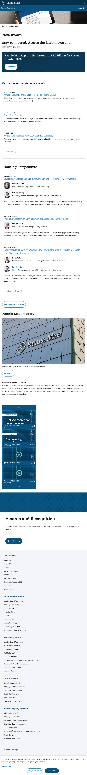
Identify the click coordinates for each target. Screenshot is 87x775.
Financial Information (12, 667)
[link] (19, 419)
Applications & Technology (14, 601)
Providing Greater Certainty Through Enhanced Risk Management (36, 219)
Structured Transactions (13, 690)
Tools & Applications (12, 701)
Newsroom (8, 575)
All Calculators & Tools (12, 713)
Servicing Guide (9, 612)
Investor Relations (11, 571)
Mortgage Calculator (12, 717)
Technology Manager (12, 626)
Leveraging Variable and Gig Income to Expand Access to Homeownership (40, 179)
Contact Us (8, 564)
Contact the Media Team (14, 304)
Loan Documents (10, 656)
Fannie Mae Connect (11, 623)
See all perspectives (11, 291)
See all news (8, 151)
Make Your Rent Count (12, 738)
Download (8, 373)
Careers (7, 567)
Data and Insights (10, 578)
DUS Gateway (9, 653)
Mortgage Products (11, 605)
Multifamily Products (12, 646)
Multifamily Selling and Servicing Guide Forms (21, 660)
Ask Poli (7, 615)
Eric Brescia (17, 267)
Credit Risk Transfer (11, 694)
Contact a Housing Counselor (15, 724)
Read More (12, 541)
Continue (52, 771)
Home (4, 26)
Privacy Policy (7, 766)
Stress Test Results (13, 115)
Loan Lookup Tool (11, 727)
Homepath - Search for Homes (15, 630)
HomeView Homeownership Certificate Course (22, 731)
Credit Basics (9, 735)
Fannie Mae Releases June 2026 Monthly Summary (28, 136)
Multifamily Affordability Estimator (17, 664)
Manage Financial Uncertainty (15, 720)
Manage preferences (35, 771)
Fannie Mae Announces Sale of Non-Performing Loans (30, 95)
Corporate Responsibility (13, 582)
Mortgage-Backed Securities (14, 687)
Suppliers (7, 585)
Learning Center (10, 619)
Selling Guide (9, 608)
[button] (19, 486)
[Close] (83, 759)
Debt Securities (9, 697)
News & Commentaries (12, 683)
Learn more (11, 67)
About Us (7, 560)
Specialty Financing (11, 649)
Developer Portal (29, 385)
